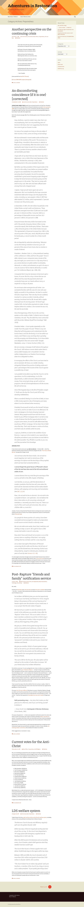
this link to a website (40, 589)
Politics (37, 36)
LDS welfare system (26, 811)
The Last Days (19, 583)
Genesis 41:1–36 (32, 553)
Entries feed (60, 64)
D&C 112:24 (20, 491)
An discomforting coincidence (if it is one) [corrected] (29, 95)
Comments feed (61, 66)
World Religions (37, 749)
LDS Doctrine (28, 581)
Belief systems (23, 581)
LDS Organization (35, 581)
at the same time (40, 558)
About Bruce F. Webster (13, 16)
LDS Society (23, 813)
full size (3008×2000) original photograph (21, 79)
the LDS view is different (22, 690)
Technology (14, 583)
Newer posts (45, 887)
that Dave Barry (28, 589)
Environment (30, 36)
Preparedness (41, 36)
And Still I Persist (24, 76)
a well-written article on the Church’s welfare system (35, 817)
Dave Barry (19, 589)
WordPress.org (61, 68)
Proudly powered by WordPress (14, 904)
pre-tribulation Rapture (27, 669)
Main (34, 36)
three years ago (18, 514)
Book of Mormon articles (25, 16)
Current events (24, 36)
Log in (59, 62)
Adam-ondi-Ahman (45, 716)
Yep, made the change (62, 25)
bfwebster (18, 38)
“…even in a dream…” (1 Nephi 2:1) (64, 27)
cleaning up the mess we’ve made (35, 695)
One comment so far (17, 566)
